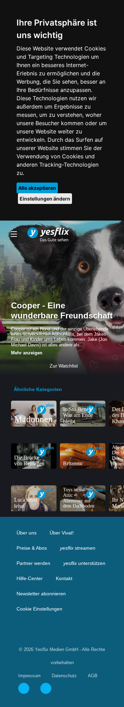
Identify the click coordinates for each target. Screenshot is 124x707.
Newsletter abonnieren (41, 593)
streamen (77, 548)
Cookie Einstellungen (39, 609)
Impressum (29, 675)
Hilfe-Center (30, 578)
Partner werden (33, 563)
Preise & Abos (32, 548)
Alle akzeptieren (37, 188)
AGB (92, 675)
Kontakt (64, 578)
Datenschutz (64, 675)
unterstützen (84, 563)
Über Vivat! (62, 533)
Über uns (27, 533)
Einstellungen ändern (45, 199)
